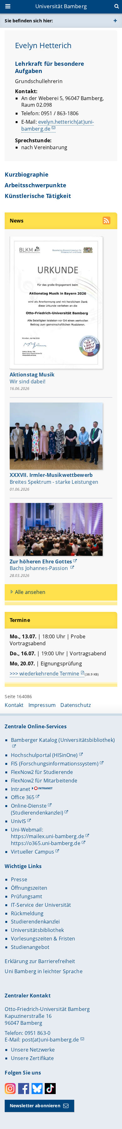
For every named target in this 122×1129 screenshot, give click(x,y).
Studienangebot (30, 947)
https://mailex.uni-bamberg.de (47, 836)
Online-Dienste (29, 805)
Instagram (10, 1088)
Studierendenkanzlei (35, 921)
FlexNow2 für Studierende (42, 772)
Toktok (50, 1088)
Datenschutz (75, 705)
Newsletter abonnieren (35, 1106)
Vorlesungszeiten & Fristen (43, 938)
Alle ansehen (30, 592)
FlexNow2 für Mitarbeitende (44, 780)
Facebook (23, 1088)
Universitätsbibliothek (37, 930)
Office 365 (22, 797)
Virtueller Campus (32, 851)
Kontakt (14, 705)
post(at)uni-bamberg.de (50, 1039)
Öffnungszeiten (29, 887)
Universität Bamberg (61, 6)
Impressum (42, 705)
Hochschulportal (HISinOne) (44, 755)
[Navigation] (8, 7)
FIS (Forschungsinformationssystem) (55, 763)
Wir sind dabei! (27, 381)
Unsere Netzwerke (33, 1049)
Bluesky (37, 1088)
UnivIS (18, 821)
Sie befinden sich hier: (29, 21)
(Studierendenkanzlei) (37, 812)
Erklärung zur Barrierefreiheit (40, 961)
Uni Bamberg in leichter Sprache (43, 971)
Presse (19, 879)
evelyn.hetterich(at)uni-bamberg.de (57, 125)
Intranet (20, 789)
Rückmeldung (27, 913)
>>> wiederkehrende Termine (44, 673)
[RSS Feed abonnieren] (107, 221)
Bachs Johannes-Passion (39, 568)
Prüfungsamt (27, 896)
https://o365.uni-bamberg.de (45, 843)
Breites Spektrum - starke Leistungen (54, 481)
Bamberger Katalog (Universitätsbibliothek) (63, 740)
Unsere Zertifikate (32, 1058)
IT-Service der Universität (41, 904)
